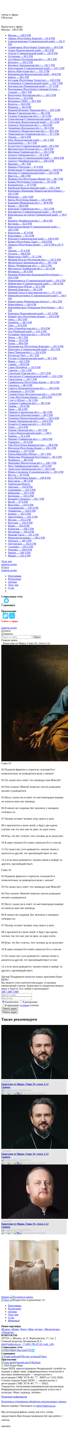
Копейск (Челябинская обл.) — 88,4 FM (30, 220)
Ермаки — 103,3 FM (19, 513)
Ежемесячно (12, 1002)
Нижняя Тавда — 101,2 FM (23, 534)
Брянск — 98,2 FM (18, 77)
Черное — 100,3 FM (19, 552)
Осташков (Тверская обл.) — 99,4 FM (29, 334)
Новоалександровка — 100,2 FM (26, 537)
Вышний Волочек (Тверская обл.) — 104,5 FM (34, 110)
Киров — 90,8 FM (18, 205)
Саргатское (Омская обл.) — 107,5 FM (29, 373)
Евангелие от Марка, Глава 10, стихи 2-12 (25, 1084)
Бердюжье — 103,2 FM (21, 495)
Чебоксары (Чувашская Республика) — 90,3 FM (35, 457)
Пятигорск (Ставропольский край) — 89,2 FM (34, 349)
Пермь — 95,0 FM (18, 340)
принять (6, 1426)
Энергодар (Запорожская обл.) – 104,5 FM (31, 469)
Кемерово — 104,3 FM (20, 196)
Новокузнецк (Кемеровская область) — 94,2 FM (35, 301)
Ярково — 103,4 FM (19, 555)
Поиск (37, 637)
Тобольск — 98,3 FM (19, 540)
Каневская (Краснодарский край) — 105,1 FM (34, 187)
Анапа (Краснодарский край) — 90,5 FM (31, 50)
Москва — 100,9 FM (19, 35)
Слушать (6, 1081)
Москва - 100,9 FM (11, 29)
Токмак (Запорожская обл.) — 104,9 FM (30, 421)
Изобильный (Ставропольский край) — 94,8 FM (35, 169)
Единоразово (30, 1002)
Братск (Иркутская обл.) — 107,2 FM (28, 71)
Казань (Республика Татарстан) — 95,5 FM (32, 181)
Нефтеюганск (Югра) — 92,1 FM (26, 286)
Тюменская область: (19, 483)
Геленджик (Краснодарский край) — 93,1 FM (33, 122)
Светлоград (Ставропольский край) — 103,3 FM (35, 376)
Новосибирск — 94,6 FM (22, 304)
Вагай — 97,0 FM (18, 501)
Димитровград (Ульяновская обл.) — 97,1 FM (33, 134)
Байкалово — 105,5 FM (21, 492)
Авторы (12, 582)
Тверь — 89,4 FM (17, 409)
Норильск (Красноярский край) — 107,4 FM (33, 313)
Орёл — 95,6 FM (17, 325)
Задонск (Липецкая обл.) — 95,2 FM (28, 155)
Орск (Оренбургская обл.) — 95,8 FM (29, 328)
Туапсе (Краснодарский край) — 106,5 (29, 433)
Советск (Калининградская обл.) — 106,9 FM (33, 388)
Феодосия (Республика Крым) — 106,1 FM (32, 448)
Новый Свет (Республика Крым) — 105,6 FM (33, 316)
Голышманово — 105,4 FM (23, 507)
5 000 (15, 991)
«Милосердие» (52, 1329)
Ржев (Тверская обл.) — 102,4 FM (27, 352)
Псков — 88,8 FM (18, 343)
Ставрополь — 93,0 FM (21, 391)
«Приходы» (7, 1332)
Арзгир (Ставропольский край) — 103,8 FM (33, 53)
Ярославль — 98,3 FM (20, 480)
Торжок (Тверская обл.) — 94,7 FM (27, 430)
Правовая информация (14, 1396)
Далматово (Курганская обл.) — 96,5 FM (31, 128)
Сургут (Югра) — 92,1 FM (23, 400)
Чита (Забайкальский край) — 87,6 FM (29, 466)
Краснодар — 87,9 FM (20, 232)
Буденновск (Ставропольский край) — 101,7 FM (35, 83)
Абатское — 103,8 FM (20, 486)
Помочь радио (10, 1008)
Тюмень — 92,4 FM (19, 436)
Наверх (5, 1297)
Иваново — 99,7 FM (19, 163)
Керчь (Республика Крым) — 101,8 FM (30, 199)
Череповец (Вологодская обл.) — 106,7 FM (32, 463)
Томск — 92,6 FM (18, 427)
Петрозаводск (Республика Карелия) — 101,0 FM (35, 346)
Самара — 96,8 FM (18, 364)
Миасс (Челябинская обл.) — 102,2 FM (29, 265)
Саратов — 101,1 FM (20, 370)
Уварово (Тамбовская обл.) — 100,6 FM (30, 439)
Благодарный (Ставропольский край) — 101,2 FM (36, 68)
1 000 (9, 991)
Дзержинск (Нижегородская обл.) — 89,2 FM (33, 131)
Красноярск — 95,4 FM (21, 235)
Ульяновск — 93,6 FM (20, 442)
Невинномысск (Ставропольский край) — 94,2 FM (36, 280)
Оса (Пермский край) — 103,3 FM (27, 331)
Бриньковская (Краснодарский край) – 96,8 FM (34, 74)
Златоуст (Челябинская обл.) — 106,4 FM (31, 160)
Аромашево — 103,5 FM (21, 489)
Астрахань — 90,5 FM (20, 56)
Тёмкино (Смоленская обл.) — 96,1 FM (30, 412)
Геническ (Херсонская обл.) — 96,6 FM (30, 125)
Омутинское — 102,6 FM (22, 543)
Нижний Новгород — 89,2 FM (25, 289)
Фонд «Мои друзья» (31, 1329)
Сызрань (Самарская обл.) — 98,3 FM (29, 403)
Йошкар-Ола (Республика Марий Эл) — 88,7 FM (35, 178)
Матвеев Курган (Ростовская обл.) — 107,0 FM (34, 259)
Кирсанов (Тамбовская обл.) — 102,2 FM (31, 208)
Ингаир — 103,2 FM (19, 519)
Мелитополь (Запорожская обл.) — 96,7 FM (32, 262)
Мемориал (14, 1320)
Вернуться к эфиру (12, 26)
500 (3, 991)
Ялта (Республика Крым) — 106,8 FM (29, 477)
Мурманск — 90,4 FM (20, 271)
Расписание (14, 579)
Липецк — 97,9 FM (19, 250)
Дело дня (6, 561)
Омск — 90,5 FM (17, 319)
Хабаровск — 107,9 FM (21, 451)
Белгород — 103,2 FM (20, 62)
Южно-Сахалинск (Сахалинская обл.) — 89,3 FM (35, 472)
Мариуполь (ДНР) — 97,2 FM (24, 256)
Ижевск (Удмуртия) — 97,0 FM (25, 166)
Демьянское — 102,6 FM (21, 510)
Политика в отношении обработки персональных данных (34, 1401)
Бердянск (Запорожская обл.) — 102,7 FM (31, 65)
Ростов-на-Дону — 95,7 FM (23, 355)
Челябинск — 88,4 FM (20, 460)
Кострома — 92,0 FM (20, 223)
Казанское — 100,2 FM (21, 528)
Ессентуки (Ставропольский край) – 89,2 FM (33, 146)
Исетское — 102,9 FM (20, 522)
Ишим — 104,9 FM (18, 525)
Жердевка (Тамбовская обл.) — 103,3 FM (31, 152)
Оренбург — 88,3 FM (20, 322)
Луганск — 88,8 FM (19, 253)
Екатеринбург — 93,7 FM (22, 143)
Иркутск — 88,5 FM (19, 175)
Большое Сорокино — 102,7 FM (26, 498)
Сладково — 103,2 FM (20, 546)
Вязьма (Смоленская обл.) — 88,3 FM (29, 113)
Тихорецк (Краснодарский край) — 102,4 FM (33, 418)
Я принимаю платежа (22, 1005)
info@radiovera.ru (10, 1344)
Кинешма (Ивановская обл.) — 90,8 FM (30, 202)
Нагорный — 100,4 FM (21, 531)
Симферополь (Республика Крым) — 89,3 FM (33, 382)
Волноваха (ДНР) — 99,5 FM (24, 101)
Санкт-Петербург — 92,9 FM (24, 367)
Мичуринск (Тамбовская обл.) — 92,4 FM (31, 268)
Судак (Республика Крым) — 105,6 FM (30, 397)
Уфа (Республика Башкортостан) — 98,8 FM (33, 445)
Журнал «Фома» (10, 1329)
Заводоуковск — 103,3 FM (22, 516)
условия (24, 1005)
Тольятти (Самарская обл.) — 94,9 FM (29, 424)
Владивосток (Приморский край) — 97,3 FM (33, 86)
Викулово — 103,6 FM (20, 504)
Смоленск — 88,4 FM (20, 385)
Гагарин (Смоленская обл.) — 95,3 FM (29, 116)
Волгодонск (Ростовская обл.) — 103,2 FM (32, 95)
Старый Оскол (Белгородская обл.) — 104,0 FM (34, 394)
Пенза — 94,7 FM (18, 337)
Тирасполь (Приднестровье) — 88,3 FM (30, 415)
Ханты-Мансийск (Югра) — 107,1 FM (29, 454)
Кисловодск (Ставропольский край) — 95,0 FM (35, 211)
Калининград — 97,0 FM (22, 184)
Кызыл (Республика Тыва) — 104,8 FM (30, 241)
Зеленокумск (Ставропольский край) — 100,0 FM (36, 158)
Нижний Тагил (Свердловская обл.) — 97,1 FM (34, 292)
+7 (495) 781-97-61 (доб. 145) (38, 1344)
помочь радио (9, 564)
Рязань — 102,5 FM (19, 361)
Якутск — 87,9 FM (18, 475)
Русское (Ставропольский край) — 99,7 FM (32, 358)
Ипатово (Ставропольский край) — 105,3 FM (33, 172)
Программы (14, 576)
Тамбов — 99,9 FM (18, 406)
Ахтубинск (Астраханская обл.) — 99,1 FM (32, 59)
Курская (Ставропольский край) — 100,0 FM (33, 238)
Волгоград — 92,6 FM (20, 98)
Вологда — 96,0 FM (19, 104)
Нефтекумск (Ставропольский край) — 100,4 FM (35, 283)
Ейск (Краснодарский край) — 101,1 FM (31, 140)
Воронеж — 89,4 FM (19, 107)
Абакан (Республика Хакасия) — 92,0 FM (31, 38)
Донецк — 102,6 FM (19, 137)
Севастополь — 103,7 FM (22, 379)
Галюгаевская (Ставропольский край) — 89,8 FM (36, 119)
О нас (11, 587)
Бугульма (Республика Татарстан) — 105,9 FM (34, 80)
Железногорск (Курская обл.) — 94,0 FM (30, 149)
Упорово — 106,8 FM (20, 549)
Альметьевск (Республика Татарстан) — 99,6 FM (35, 47)
